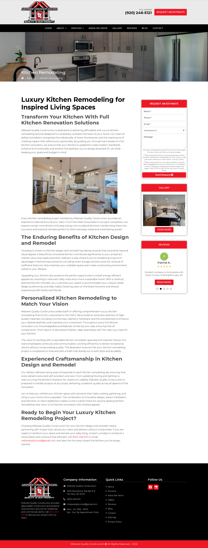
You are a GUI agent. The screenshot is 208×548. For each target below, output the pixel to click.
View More (164, 229)
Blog (110, 508)
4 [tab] (167, 290)
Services (31, 78)
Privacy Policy (153, 152)
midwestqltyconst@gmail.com (38, 440)
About (111, 486)
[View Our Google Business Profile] (156, 487)
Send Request (163, 175)
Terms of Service (169, 152)
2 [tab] (161, 290)
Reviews (112, 504)
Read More (182, 285)
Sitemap (112, 517)
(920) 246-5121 (138, 12)
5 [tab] (171, 290)
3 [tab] (164, 290)
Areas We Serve (116, 495)
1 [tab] (157, 290)
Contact (112, 513)
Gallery (111, 500)
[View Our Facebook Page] (150, 487)
